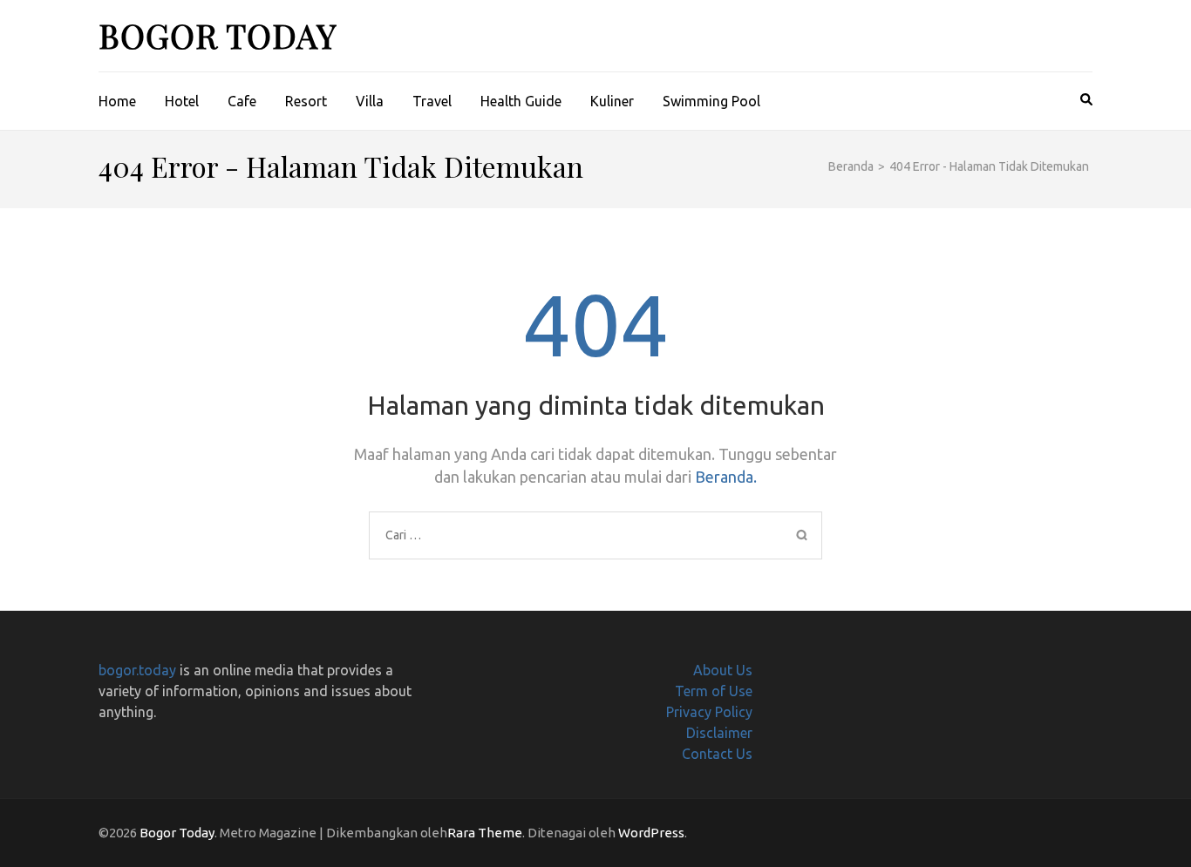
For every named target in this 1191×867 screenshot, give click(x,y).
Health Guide (520, 101)
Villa (370, 101)
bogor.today (137, 670)
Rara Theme (484, 832)
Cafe (242, 101)
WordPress (651, 832)
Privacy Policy (709, 712)
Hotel (182, 101)
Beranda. (726, 476)
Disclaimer (719, 733)
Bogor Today (218, 35)
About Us (722, 670)
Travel (432, 101)
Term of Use (713, 691)
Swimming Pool (711, 101)
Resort (306, 101)
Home (117, 101)
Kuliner (612, 101)
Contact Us (717, 754)
